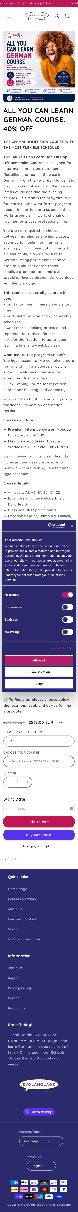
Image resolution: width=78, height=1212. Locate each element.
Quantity (9, 773)
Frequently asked (22, 919)
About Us (15, 968)
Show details (56, 648)
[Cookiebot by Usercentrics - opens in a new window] (49, 525)
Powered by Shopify (57, 1204)
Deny (39, 683)
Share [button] (12, 859)
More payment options (39, 846)
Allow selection (39, 672)
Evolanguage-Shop (30, 1204)
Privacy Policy (19, 988)
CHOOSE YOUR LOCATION (22, 732)
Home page (17, 889)
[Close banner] (72, 525)
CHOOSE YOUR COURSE (21, 752)
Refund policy (19, 1008)
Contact (14, 929)
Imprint (14, 978)
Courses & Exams (22, 899)
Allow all (39, 660)
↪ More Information (24, 939)
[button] (9, 16)
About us (15, 909)
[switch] (67, 607)
